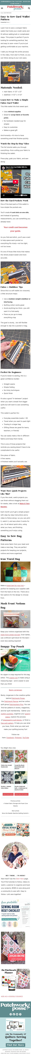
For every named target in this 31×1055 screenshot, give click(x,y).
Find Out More (15, 1045)
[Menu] (2, 8)
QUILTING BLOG (8, 794)
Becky (7, 22)
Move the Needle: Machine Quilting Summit (15, 813)
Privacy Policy (26, 1053)
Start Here (20, 879)
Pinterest (18, 738)
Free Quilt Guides (9, 1053)
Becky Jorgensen (15, 690)
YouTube (25, 738)
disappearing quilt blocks (12, 720)
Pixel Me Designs (21, 1051)
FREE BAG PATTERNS (21, 794)
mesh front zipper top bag (10, 635)
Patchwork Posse (15, 8)
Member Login (18, 1053)
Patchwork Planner (11, 701)
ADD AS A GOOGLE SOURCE (12, 996)
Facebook (10, 738)
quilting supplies (7, 714)
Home (2, 1053)
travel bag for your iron (15, 585)
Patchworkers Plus (16, 704)
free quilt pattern (7, 723)
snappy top (13, 678)
